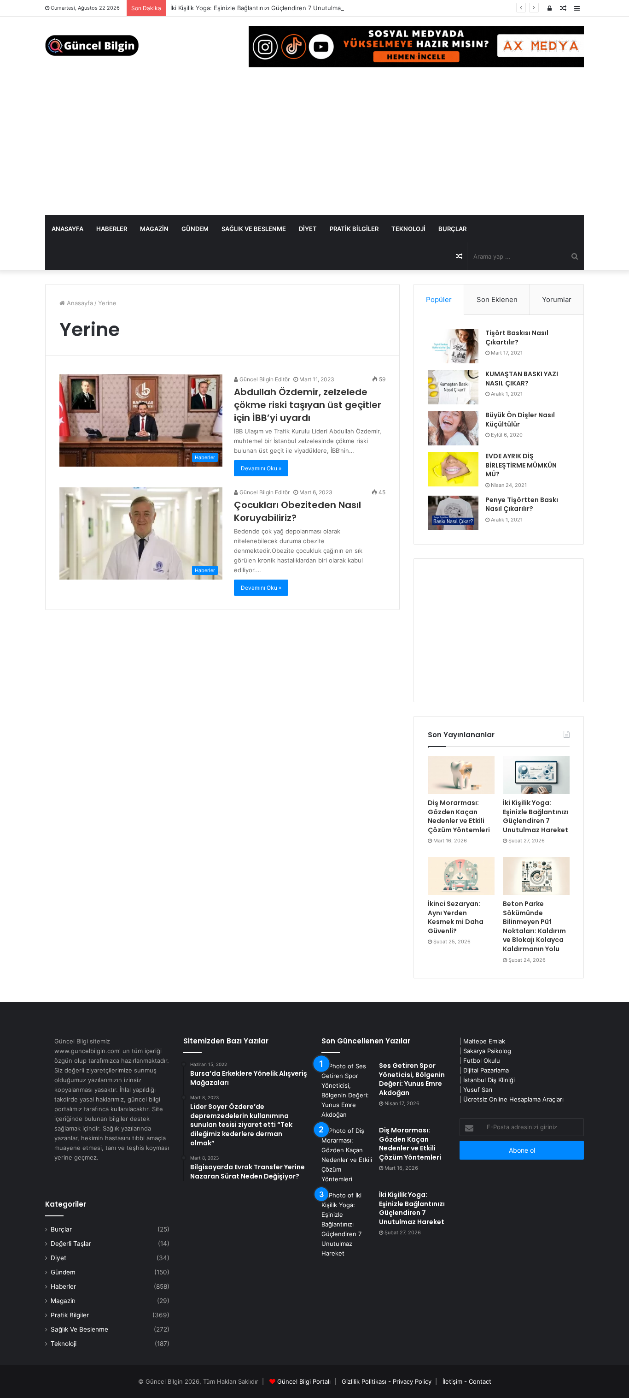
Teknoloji (408, 228)
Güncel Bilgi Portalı (304, 1381)
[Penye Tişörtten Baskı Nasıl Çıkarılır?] (453, 513)
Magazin (154, 228)
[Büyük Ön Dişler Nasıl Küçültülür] (453, 428)
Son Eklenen (497, 299)
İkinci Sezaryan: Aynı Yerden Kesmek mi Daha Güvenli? (455, 917)
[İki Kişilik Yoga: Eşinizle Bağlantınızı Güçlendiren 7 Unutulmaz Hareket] (536, 775)
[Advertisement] (314, 145)
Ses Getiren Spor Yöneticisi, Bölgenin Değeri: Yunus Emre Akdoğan (412, 1079)
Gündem (195, 228)
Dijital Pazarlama (486, 1070)
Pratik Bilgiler (354, 228)
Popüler (439, 299)
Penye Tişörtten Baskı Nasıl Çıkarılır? (521, 504)
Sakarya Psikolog (487, 1050)
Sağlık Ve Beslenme (253, 228)
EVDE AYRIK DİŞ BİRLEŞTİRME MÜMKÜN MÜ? (521, 465)
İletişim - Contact (467, 1381)
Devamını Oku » (261, 468)
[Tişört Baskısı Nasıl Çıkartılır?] (453, 346)
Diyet (308, 228)
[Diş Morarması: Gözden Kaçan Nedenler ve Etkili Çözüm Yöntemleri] (461, 775)
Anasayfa (67, 228)
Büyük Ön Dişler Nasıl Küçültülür (520, 419)
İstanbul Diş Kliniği (489, 1080)
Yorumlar (556, 299)
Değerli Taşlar (71, 1243)
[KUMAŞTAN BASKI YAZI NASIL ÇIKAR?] (453, 387)
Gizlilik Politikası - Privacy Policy (386, 1381)
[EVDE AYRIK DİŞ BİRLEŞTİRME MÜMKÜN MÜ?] (453, 469)
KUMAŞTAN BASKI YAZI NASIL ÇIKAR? (521, 378)
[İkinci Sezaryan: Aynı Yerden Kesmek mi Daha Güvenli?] (461, 876)
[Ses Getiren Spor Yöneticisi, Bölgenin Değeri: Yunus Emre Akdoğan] (346, 1090)
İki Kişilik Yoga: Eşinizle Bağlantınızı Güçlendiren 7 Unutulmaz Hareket (269, 8)
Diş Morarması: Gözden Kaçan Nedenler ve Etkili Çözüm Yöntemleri (459, 816)
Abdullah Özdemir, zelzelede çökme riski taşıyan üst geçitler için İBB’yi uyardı (307, 404)
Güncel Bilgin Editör (264, 379)
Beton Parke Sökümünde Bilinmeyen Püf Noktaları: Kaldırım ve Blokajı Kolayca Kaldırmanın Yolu (534, 926)
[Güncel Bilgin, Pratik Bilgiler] (92, 45)
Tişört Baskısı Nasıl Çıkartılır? (516, 337)
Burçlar (452, 228)
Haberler (111, 228)
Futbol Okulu (481, 1060)
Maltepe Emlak (484, 1041)
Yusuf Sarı (477, 1089)
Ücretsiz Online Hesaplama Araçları (513, 1099)
